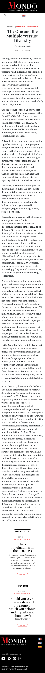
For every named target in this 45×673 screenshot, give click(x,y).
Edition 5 (10, 27)
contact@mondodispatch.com (12, 654)
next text (22, 586)
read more (22, 574)
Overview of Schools (23, 539)
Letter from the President (27, 27)
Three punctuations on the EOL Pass (22, 547)
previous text (22, 531)
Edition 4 (21, 537)
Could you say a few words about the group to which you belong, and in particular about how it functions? (22, 609)
